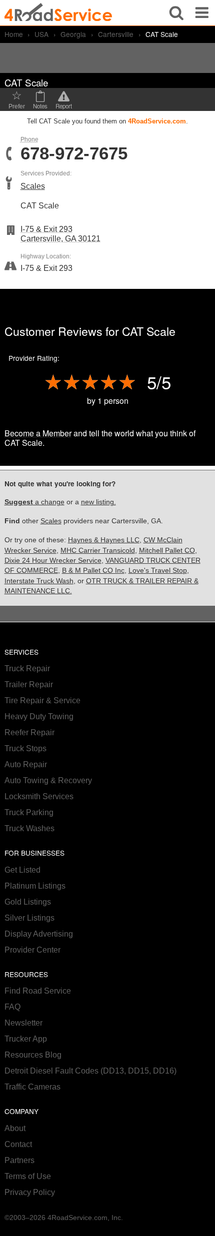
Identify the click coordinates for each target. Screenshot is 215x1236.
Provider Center (32, 950)
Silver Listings (29, 918)
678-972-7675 (74, 153)
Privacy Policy (29, 1192)
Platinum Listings (35, 886)
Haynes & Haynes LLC (104, 540)
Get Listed (22, 870)
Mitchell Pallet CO (167, 550)
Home (13, 34)
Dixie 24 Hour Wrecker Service (53, 560)
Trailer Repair (28, 684)
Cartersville (116, 34)
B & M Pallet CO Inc (93, 570)
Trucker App (25, 1039)
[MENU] (202, 12)
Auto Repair (25, 764)
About (15, 1128)
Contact (18, 1144)
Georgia (73, 34)
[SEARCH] (177, 12)
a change (34, 502)
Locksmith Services (39, 796)
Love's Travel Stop (157, 570)
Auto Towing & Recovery (48, 780)
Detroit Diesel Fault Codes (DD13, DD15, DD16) (90, 1071)
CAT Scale (149, 330)
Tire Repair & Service (42, 700)
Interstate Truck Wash (39, 581)
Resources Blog (33, 1055)
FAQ (12, 1007)
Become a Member (38, 433)
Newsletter (23, 1023)
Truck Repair (27, 668)
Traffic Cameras (32, 1087)
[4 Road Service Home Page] (58, 12)
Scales (32, 186)
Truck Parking (29, 812)
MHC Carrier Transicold (97, 550)
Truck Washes (29, 828)
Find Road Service (37, 991)
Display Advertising (38, 934)
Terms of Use (27, 1176)
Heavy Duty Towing (39, 716)
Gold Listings (27, 902)
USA (41, 34)
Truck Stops (25, 748)
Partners (19, 1160)
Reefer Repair (29, 732)
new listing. (98, 502)
